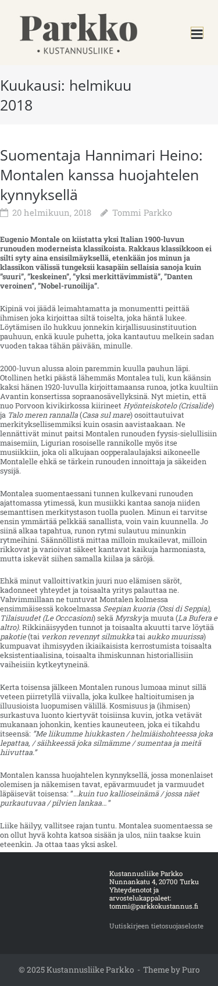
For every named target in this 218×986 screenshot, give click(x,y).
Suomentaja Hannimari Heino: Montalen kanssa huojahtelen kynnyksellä (101, 174)
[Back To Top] (191, 959)
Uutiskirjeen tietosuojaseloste (156, 925)
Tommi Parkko (142, 212)
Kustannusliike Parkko (90, 969)
